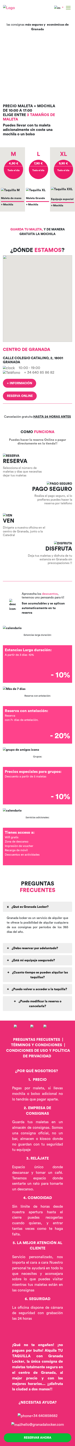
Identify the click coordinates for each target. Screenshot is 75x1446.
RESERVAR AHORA (37, 1437)
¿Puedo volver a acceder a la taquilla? (39, 989)
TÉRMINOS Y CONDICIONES (36, 1045)
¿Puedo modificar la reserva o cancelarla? (39, 1004)
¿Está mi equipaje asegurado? (33, 960)
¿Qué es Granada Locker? (30, 906)
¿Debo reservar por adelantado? (34, 948)
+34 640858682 (44, 1416)
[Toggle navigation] (68, 7)
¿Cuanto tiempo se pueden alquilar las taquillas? (39, 975)
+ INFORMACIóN (19, 383)
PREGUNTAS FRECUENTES (36, 1040)
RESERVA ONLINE (20, 395)
